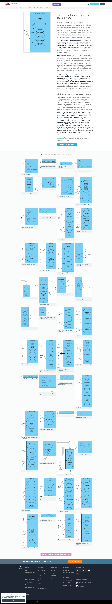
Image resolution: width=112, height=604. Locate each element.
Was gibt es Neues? (55, 573)
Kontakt (53, 578)
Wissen (39, 583)
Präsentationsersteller (30, 587)
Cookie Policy (14, 597)
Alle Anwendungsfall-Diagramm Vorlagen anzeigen (56, 554)
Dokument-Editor (29, 584)
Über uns (53, 570)
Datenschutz (66, 577)
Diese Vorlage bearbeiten (67, 144)
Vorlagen (31, 7)
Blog (39, 580)
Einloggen (102, 4)
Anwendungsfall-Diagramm (40, 7)
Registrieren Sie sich (94, 4)
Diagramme (25, 7)
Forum (39, 575)
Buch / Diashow (41, 570)
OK (13, 600)
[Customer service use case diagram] (47, 395)
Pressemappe (54, 575)
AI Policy (65, 575)
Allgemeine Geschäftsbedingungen (47, 601)
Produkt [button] (42, 4)
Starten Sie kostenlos (75, 561)
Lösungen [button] (71, 4)
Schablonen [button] (77, 4)
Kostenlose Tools (42, 586)
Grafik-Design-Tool (29, 582)
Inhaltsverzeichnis (42, 588)
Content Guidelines (67, 580)
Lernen (39, 578)
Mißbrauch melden (67, 585)
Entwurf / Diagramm (43, 573)
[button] (48, 4)
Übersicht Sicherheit (68, 582)
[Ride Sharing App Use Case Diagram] (47, 372)
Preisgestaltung (85, 4)
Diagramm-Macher (29, 579)
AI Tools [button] (56, 4)
